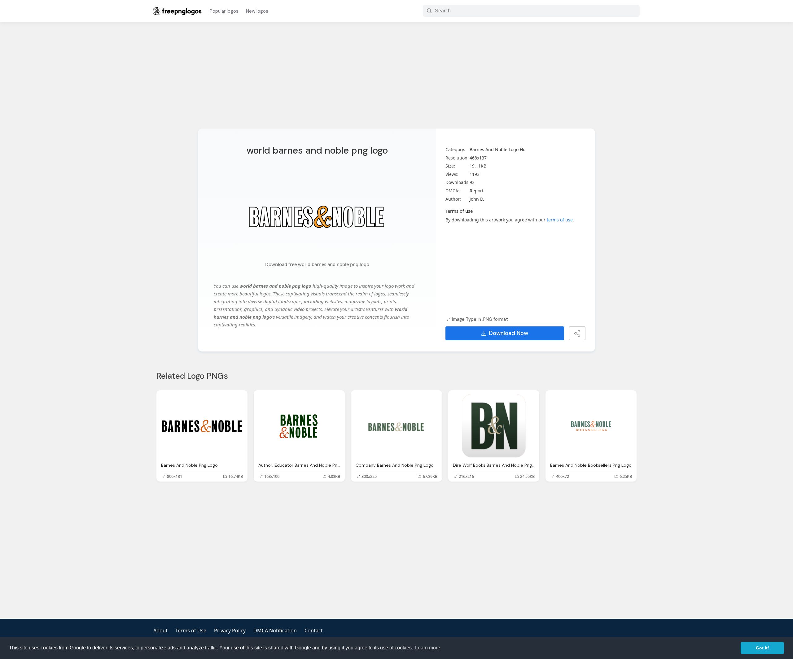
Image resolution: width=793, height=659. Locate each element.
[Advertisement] (396, 79)
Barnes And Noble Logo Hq (498, 149)
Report (477, 191)
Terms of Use (190, 630)
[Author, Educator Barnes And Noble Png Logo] (299, 426)
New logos (257, 11)
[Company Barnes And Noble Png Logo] (396, 426)
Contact (313, 630)
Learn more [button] (427, 647)
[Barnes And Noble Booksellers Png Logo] (591, 426)
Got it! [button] (762, 647)
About (160, 630)
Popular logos (224, 11)
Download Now (508, 333)
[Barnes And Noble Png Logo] (202, 426)
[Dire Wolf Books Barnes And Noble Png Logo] (494, 426)
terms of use (560, 220)
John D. (477, 199)
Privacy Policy (230, 630)
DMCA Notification (275, 630)
